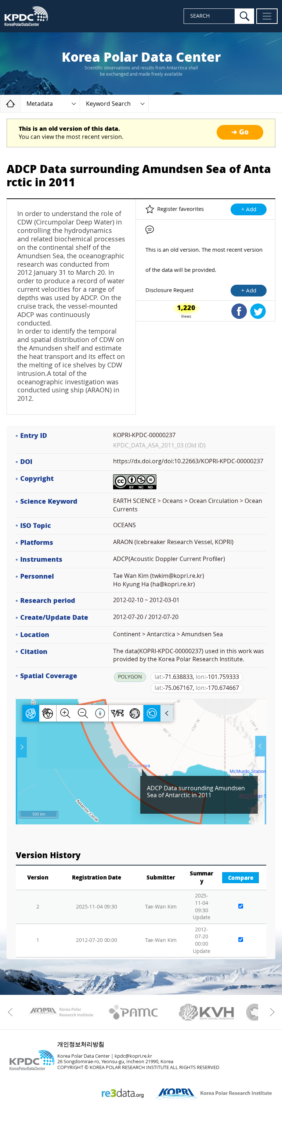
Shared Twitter (258, 311)
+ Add (248, 209)
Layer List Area (260, 746)
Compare (240, 878)
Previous (12, 1012)
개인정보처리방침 (80, 1044)
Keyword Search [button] (108, 103)
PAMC (133, 1012)
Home (20, 103)
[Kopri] (60, 1012)
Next (270, 1012)
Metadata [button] (39, 103)
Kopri (60, 1012)
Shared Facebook (239, 311)
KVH (206, 1012)
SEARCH (200, 16)
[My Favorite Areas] (22, 747)
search (244, 16)
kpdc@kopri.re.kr (133, 1056)
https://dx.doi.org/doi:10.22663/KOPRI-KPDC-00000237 (188, 461)
